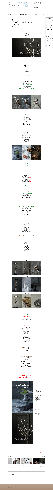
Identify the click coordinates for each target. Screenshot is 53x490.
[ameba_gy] (40, 3)
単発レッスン (22, 445)
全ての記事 (9, 14)
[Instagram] (35, 3)
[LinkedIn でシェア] (16, 449)
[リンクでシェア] (18, 449)
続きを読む (36, 14)
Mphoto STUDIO (18, 445)
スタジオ (26, 14)
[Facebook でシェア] (12, 449)
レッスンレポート (15, 14)
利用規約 (9, 487)
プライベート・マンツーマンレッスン (13, 466)
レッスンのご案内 (21, 14)
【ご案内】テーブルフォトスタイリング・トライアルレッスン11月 (26, 466)
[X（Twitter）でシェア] (14, 449)
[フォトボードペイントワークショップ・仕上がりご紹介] (39, 461)
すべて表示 (43, 456)
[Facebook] (38, 3)
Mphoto (14, 445)
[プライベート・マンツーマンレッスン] (14, 461)
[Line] (36, 3)
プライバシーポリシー (13, 487)
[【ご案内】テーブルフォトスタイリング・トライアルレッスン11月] (26, 461)
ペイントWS (27, 445)
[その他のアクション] (40, 19)
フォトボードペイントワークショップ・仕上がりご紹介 (38, 466)
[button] (43, 14)
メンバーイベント (31, 14)
